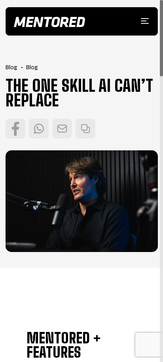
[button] (145, 21)
